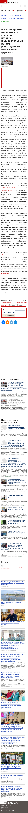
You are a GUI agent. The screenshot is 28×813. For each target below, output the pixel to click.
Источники (18, 15)
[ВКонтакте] (3, 322)
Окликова (5, 273)
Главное (4, 15)
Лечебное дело (7, 255)
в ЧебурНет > (6, 21)
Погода (4, 18)
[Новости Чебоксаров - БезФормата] (9, 2)
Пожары (23, 18)
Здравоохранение (8, 188)
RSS (13, 810)
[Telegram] (11, 322)
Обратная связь (5, 807)
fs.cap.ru (6, 66)
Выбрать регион (5, 808)
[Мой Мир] (15, 322)
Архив (11, 15)
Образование (7, 190)
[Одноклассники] (7, 322)
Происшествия (13, 18)
